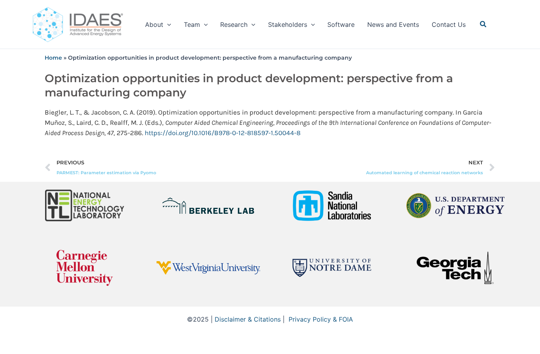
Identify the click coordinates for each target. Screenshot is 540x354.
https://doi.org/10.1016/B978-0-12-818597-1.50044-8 (222, 133)
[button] (167, 24)
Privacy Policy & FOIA (321, 319)
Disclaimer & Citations (248, 319)
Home (53, 58)
